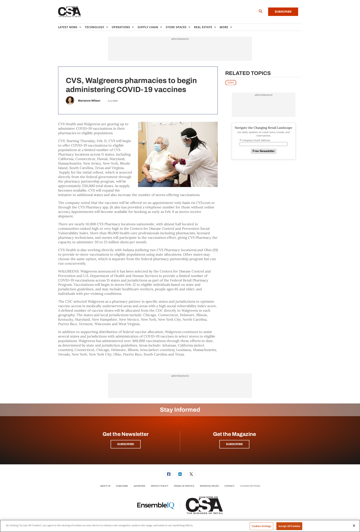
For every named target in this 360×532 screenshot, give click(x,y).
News (230, 82)
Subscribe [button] (125, 444)
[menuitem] (71, 27)
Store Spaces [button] (176, 27)
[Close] (354, 526)
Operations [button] (121, 27)
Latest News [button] (67, 27)
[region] (180, 526)
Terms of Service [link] (184, 486)
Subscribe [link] (122, 486)
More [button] (224, 27)
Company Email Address (255, 140)
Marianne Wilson (89, 100)
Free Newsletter (264, 151)
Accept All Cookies (289, 526)
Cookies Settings (250, 486)
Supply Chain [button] (148, 27)
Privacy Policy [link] (159, 486)
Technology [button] (94, 27)
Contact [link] (229, 486)
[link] (169, 474)
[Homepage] (69, 11)
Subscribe (283, 11)
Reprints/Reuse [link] (209, 486)
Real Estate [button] (203, 27)
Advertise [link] (139, 486)
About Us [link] (105, 486)
